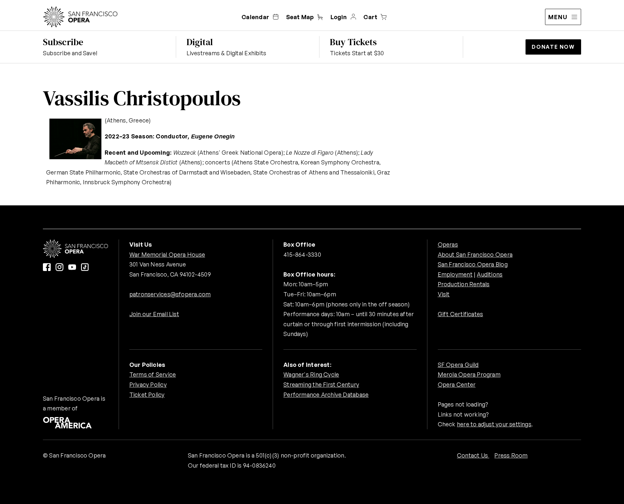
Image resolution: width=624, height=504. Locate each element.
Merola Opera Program (469, 374)
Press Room (510, 455)
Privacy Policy (148, 384)
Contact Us (473, 455)
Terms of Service (152, 374)
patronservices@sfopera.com (170, 294)
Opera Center (457, 384)
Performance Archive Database (326, 394)
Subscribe (63, 42)
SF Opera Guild (458, 364)
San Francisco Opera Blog (473, 264)
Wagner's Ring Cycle (311, 374)
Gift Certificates (460, 313)
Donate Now (553, 47)
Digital (200, 42)
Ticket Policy (147, 394)
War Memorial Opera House (167, 254)
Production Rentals (464, 284)
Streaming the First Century (321, 384)
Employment (455, 274)
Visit (444, 294)
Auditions (489, 274)
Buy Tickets (353, 42)
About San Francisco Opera (475, 254)
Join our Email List (154, 313)
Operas (448, 244)
